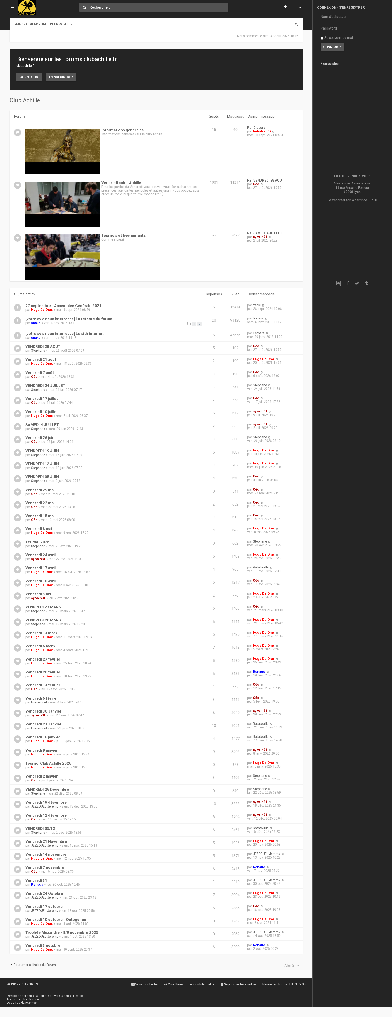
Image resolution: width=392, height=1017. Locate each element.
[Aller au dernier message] (263, 305)
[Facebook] (348, 283)
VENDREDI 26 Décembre (47, 789)
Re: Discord (256, 128)
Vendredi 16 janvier (42, 737)
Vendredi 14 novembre (45, 854)
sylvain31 (260, 237)
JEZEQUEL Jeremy (44, 806)
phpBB (31, 995)
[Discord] (338, 283)
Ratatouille (261, 567)
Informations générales (122, 130)
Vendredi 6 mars (40, 646)
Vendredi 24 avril (40, 555)
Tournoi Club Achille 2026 (48, 763)
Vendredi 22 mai (39, 503)
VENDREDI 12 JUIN (42, 463)
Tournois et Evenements (123, 235)
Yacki (257, 305)
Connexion (29, 77)
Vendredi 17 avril (40, 568)
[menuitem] (299, 7)
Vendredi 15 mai (39, 515)
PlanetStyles (29, 1002)
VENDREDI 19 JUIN (42, 451)
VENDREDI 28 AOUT (42, 346)
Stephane (38, 350)
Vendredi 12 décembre (46, 815)
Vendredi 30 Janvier (43, 711)
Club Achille (25, 100)
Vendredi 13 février (42, 685)
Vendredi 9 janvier (41, 750)
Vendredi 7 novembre (44, 867)
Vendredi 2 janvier (41, 776)
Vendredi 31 (36, 880)
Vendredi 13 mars (41, 633)
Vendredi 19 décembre (46, 802)
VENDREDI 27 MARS (43, 607)
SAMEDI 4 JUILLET (42, 424)
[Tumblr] (366, 283)
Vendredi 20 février (42, 672)
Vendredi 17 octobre (44, 906)
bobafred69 (262, 131)
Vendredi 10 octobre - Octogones (55, 919)
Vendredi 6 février (41, 698)
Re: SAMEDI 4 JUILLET (264, 233)
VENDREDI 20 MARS (43, 620)
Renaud (259, 671)
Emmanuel (39, 702)
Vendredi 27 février (42, 659)
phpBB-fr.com (31, 999)
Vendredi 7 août (39, 372)
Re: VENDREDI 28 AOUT (265, 180)
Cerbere (259, 333)
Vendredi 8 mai (38, 528)
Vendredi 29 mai (39, 490)
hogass (258, 318)
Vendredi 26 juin (39, 437)
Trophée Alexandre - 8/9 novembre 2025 (61, 932)
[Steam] (357, 283)
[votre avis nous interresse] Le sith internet (64, 333)
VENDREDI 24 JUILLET (45, 385)
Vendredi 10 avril (40, 581)
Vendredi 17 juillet (41, 398)
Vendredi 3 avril (39, 594)
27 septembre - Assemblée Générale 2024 (63, 305)
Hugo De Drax (42, 310)
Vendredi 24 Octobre (44, 893)
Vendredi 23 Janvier (43, 724)
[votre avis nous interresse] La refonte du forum (68, 319)
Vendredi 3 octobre (42, 945)
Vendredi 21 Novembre (46, 841)
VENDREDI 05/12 (40, 828)
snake (36, 323)
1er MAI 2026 (37, 542)
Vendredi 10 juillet (41, 411)
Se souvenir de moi (338, 38)
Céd (256, 184)
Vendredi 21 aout (40, 359)
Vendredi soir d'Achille (121, 182)
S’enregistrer (61, 77)
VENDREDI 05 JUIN (42, 476)
